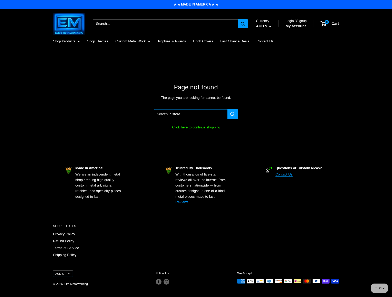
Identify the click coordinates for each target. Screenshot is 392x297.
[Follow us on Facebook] (158, 282)
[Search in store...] (232, 114)
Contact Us (265, 41)
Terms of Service (66, 248)
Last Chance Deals (234, 41)
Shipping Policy (65, 255)
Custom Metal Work (130, 41)
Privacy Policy (64, 234)
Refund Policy (63, 241)
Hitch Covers (203, 41)
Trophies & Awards (171, 41)
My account (296, 26)
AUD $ (59, 273)
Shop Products (64, 41)
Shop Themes (97, 41)
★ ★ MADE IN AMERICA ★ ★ (196, 4)
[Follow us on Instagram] (166, 282)
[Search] (243, 23)
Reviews (181, 202)
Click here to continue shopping (196, 127)
